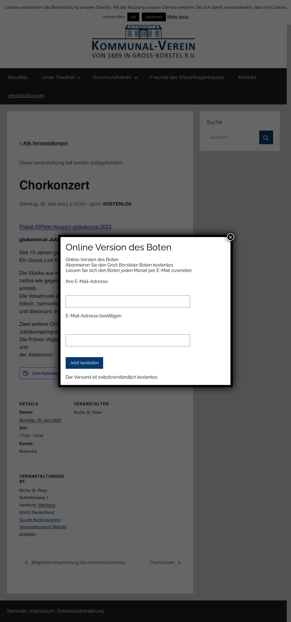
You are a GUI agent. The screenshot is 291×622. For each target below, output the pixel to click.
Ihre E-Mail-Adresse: (87, 281)
